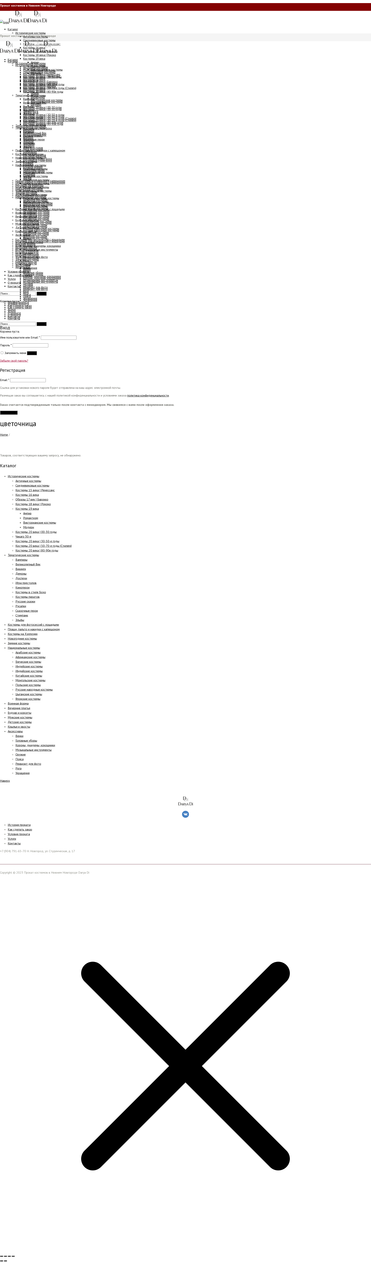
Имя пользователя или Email (20, 337)
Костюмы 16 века (27, 495)
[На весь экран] (5, 1256)
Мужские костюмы (20, 717)
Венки (19, 736)
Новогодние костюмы (22, 638)
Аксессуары (15, 731)
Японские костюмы (27, 699)
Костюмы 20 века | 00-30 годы (36, 532)
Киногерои (22, 587)
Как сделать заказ (20, 829)
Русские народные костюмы (34, 689)
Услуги (12, 839)
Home (4, 435)
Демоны (20, 573)
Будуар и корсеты (19, 713)
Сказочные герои (26, 611)
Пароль (6, 345)
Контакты (14, 843)
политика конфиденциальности (148, 395)
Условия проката (19, 834)
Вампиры (21, 560)
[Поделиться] (9, 1256)
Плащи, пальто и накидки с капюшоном (34, 629)
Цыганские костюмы (28, 694)
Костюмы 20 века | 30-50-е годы (37, 541)
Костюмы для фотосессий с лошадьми (33, 624)
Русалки (20, 606)
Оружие (20, 754)
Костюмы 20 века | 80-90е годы (36, 550)
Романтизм (30, 518)
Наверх (5, 781)
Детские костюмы (20, 722)
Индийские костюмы (29, 671)
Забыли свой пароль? (14, 361)
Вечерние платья (19, 708)
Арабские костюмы (28, 652)
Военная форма (18, 703)
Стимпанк (21, 615)
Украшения (22, 773)
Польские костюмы (28, 685)
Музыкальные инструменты (33, 750)
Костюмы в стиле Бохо (30, 592)
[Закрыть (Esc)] (13, 1256)
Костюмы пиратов (27, 597)
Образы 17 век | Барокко (31, 499)
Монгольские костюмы (30, 680)
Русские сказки (25, 601)
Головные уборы (26, 740)
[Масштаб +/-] (1, 1256)
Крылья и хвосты (19, 726)
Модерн (28, 527)
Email (4, 380)
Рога (18, 768)
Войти (31, 353)
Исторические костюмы (23, 476)
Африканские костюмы (30, 657)
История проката (19, 825)
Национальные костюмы (24, 648)
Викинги (20, 569)
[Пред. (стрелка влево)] (1, 1260)
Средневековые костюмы (32, 485)
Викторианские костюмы (39, 522)
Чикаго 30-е (23, 536)
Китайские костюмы (28, 675)
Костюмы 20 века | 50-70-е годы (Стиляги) (43, 546)
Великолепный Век (27, 564)
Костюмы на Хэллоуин (22, 634)
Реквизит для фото (28, 764)
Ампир (27, 513)
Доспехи (21, 578)
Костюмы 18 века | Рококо (33, 504)
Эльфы (19, 620)
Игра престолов (26, 583)
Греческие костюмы (28, 662)
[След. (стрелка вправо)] (5, 1260)
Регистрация (9, 412)
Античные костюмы (28, 481)
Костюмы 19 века (27, 509)
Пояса (19, 759)
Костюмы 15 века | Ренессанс (35, 490)
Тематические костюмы (23, 555)
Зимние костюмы (19, 643)
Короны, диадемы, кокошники (35, 745)
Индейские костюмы (29, 666)
